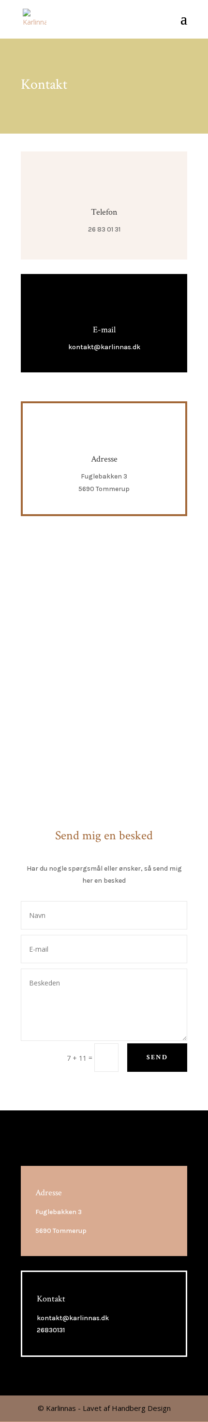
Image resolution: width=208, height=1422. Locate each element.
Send (157, 1057)
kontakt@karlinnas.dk (104, 347)
